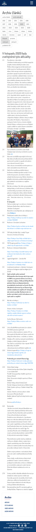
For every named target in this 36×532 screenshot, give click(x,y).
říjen (30, 35)
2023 (10, 28)
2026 (28, 28)
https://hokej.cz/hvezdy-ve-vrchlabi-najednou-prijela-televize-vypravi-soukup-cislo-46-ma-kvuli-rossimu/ (19, 313)
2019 (15, 24)
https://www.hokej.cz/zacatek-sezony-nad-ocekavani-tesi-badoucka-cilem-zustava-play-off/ (19, 254)
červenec (11, 35)
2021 (27, 24)
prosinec (12, 38)
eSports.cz (29, 527)
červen (4, 35)
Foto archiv (9, 505)
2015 (21, 21)
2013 (9, 21)
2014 (15, 21)
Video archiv (9, 508)
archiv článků (6, 17)
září (25, 35)
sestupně (13, 42)
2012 (3, 21)
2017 (3, 24)
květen (30, 31)
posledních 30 (6, 45)
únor (10, 31)
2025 (22, 28)
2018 (9, 24)
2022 (4, 28)
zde (12, 154)
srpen (19, 35)
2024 (16, 28)
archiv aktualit (17, 17)
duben (23, 31)
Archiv (7, 502)
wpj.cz (15, 527)
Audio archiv (9, 511)
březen (16, 31)
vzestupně (5, 42)
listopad (4, 38)
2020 (21, 24)
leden (4, 31)
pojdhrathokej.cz (16, 402)
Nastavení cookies (18, 529)
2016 (27, 21)
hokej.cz (13, 213)
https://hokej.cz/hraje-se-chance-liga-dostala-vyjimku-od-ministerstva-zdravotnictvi (19, 352)
